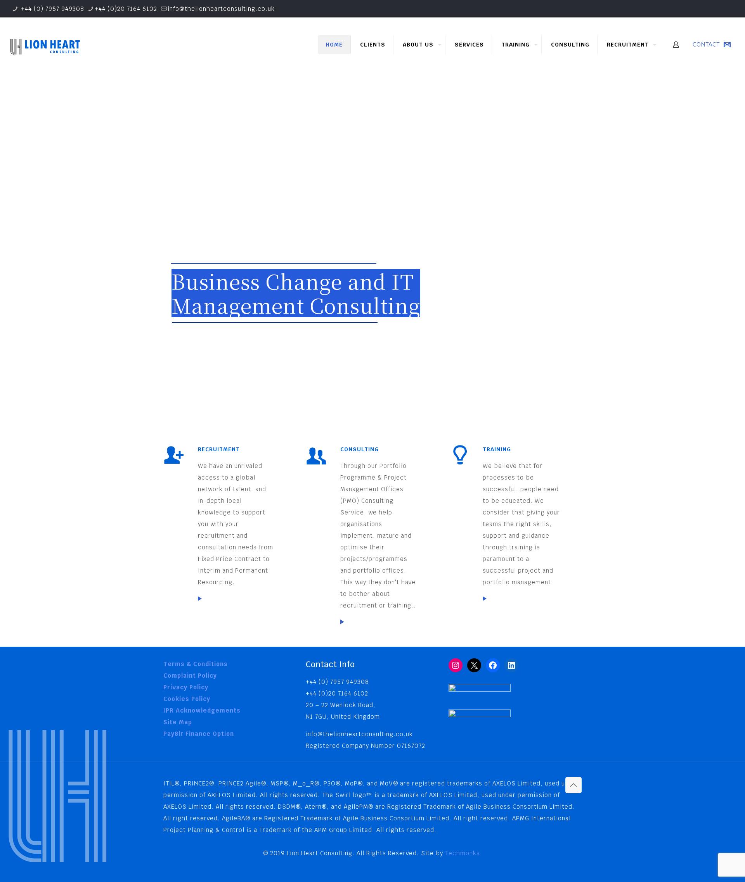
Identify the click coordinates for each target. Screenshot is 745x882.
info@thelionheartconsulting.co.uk (221, 8)
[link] (200, 598)
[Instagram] (456, 665)
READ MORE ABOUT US (205, 348)
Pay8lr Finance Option (198, 733)
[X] (474, 665)
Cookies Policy (186, 698)
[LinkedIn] (511, 665)
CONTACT (706, 44)
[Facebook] (493, 665)
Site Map (177, 722)
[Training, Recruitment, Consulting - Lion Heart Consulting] (44, 44)
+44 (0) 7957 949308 (51, 8)
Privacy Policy (185, 687)
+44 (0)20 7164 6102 (126, 8)
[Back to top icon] (573, 785)
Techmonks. (463, 853)
